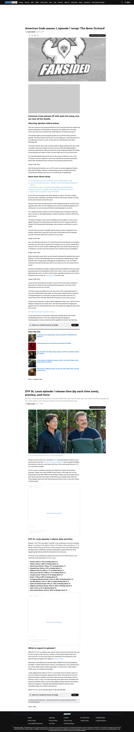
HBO (32, 2)
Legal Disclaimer (101, 720)
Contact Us (87, 2)
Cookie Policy (84, 720)
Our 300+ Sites (84, 718)
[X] (125, 2)
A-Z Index (52, 723)
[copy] (38, 35)
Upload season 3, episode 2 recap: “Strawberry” (44, 191)
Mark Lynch (31, 403)
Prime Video (44, 2)
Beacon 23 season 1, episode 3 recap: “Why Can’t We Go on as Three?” (52, 189)
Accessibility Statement (35, 723)
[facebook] (122, 2)
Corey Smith (31, 32)
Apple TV (67, 2)
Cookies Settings (69, 723)
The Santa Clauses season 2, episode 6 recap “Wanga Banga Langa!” (51, 181)
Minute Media (20, 727)
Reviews (27, 2)
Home (30, 379)
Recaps (21, 2)
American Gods (37, 379)
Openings (52, 718)
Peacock (60, 2)
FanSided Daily (100, 718)
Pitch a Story (32, 720)
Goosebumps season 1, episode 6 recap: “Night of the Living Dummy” (51, 187)
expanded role (50, 275)
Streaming (74, 2)
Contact (66, 718)
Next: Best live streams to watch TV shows (41, 312)
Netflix (37, 2)
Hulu (55, 2)
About (80, 2)
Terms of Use (68, 720)
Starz (50, 2)
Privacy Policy (53, 720)
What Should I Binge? (98, 2)
